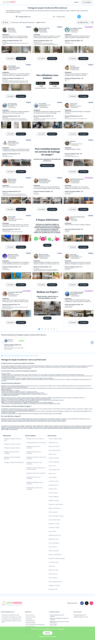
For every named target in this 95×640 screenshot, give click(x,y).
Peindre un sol (52, 473)
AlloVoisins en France (30, 626)
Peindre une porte (53, 574)
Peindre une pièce (53, 512)
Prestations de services (8, 355)
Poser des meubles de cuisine (56, 516)
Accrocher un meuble (54, 527)
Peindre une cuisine (53, 570)
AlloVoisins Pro (29, 619)
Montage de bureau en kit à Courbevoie (33, 477)
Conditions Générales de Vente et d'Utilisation (57, 615)
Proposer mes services (30, 622)
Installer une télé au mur (55, 535)
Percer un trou (52, 466)
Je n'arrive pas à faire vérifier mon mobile (10, 615)
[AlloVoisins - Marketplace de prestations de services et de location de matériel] (8, 3)
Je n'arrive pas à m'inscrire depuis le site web (11, 619)
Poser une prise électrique (55, 581)
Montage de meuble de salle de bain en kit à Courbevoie (35, 468)
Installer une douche (54, 500)
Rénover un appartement (55, 554)
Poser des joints (53, 477)
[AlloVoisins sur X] (86, 603)
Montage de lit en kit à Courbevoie (35, 438)
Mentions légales (53, 624)
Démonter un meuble (54, 446)
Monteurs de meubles (18, 355)
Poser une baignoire (54, 496)
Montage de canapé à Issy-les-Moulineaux (12, 452)
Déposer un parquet (54, 550)
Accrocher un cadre (54, 562)
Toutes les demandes (30, 620)
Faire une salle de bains (54, 520)
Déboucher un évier (54, 539)
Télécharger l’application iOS (80, 615)
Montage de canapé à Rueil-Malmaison (14, 462)
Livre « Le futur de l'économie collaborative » (35, 624)
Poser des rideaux (53, 493)
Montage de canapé (28, 355)
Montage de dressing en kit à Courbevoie (33, 452)
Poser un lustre (52, 531)
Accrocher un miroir (53, 481)
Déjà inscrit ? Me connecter (47, 636)
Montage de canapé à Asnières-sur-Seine (13, 439)
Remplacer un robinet (54, 523)
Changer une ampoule (54, 585)
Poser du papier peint (54, 469)
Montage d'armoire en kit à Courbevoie (36, 442)
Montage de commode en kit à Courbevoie (34, 463)
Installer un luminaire (54, 458)
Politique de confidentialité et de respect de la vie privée (59, 619)
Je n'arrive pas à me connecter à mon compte (11, 617)
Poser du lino (52, 566)
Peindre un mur (52, 454)
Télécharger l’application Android (81, 617)
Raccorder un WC (53, 589)
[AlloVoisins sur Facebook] (82, 603)
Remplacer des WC (53, 485)
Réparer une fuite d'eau (54, 508)
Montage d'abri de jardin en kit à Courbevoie (34, 488)
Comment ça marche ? (31, 617)
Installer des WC (53, 489)
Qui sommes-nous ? (30, 615)
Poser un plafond (53, 578)
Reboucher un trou (53, 442)
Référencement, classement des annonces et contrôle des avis (59, 622)
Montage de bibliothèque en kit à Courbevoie (34, 483)
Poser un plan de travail (54, 450)
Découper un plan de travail (55, 504)
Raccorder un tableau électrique (57, 558)
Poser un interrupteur (54, 543)
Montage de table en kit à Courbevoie (36, 473)
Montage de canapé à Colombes (12, 444)
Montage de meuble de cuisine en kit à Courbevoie (36, 457)
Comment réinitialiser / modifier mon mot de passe (11, 621)
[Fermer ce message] (92, 629)
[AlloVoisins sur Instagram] (91, 603)
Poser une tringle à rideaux (55, 438)
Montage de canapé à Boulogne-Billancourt (12, 457)
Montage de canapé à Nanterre (12, 448)
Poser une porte (53, 547)
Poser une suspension (54, 462)
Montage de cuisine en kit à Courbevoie (33, 447)
